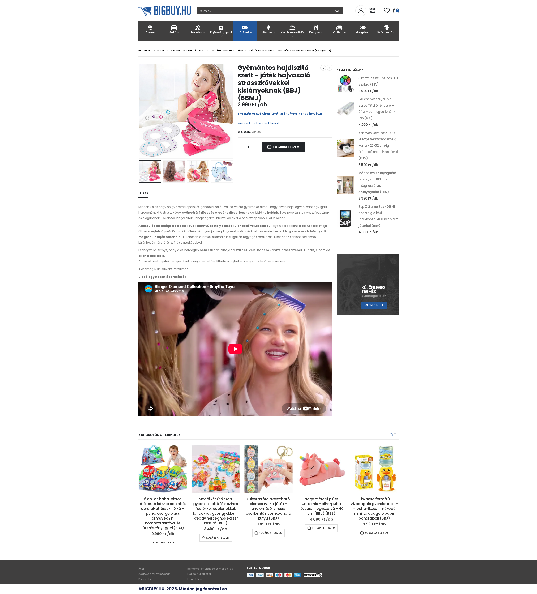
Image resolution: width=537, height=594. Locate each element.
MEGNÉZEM (372, 305)
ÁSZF (141, 569)
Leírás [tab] (143, 193)
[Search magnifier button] (337, 10)
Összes (150, 32)
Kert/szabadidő (292, 32)
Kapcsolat (145, 579)
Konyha (314, 32)
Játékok (244, 32)
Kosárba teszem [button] (165, 542)
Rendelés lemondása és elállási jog (210, 569)
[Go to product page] (345, 84)
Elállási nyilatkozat (199, 574)
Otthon (338, 32)
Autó (172, 32)
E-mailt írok (194, 579)
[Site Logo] (164, 11)
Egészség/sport (221, 32)
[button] (139, 111)
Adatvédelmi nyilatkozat (154, 574)
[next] (329, 68)
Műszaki (267, 32)
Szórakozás (385, 32)
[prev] (323, 68)
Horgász (362, 32)
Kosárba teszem (286, 147)
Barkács (196, 32)
